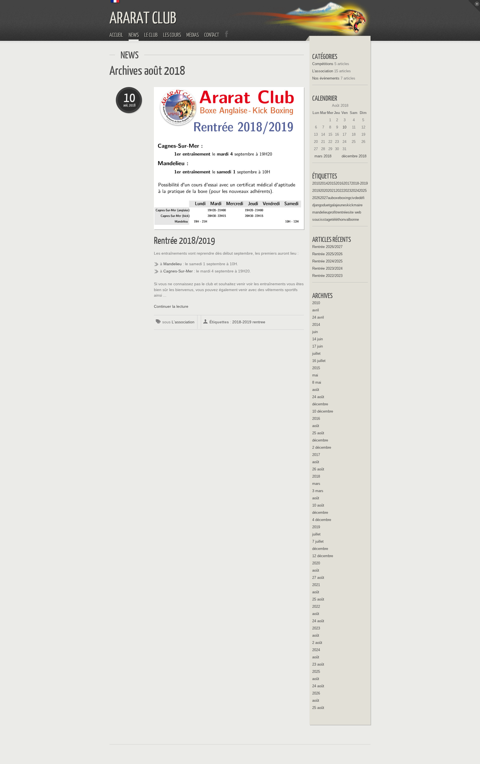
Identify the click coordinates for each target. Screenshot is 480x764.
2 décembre (321, 447)
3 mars (317, 491)
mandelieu (320, 212)
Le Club (151, 35)
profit (333, 212)
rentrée (342, 212)
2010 (316, 183)
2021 (332, 190)
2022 (339, 190)
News (134, 35)
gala (333, 205)
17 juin (317, 346)
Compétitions (322, 64)
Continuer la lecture (171, 306)
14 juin (317, 339)
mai (315, 375)
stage (327, 219)
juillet (316, 353)
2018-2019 (241, 322)
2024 (355, 190)
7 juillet (318, 541)
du (325, 205)
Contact (211, 35)
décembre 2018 (354, 156)
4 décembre (321, 520)
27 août (318, 578)
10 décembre (322, 411)
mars (316, 484)
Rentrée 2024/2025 (327, 261)
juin (315, 332)
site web (354, 212)
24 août (318, 397)
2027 (324, 198)
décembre (320, 404)
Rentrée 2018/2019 (184, 240)
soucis (317, 219)
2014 (324, 183)
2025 (363, 190)
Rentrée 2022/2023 (327, 276)
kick (350, 205)
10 (344, 127)
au (330, 198)
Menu (474, 6)
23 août (318, 664)
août (315, 390)
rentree (258, 322)
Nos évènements (325, 78)
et (328, 205)
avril (315, 310)
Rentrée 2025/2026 (327, 254)
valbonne (351, 219)
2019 (316, 190)
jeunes (341, 205)
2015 (332, 183)
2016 (339, 183)
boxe (335, 198)
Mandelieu (172, 264)
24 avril (318, 317)
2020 (324, 190)
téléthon (338, 219)
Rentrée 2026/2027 (327, 247)
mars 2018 (322, 156)
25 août (318, 433)
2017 (347, 183)
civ (352, 198)
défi (361, 198)
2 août (317, 643)
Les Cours (172, 35)
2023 (347, 190)
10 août (318, 505)
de (357, 198)
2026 (316, 198)
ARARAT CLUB (142, 17)
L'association (183, 322)
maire (358, 205)
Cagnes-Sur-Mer (178, 271)
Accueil (116, 35)
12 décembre (322, 556)
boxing (344, 198)
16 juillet (319, 361)
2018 (316, 476)
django (317, 205)
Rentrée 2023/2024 (327, 268)
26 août (318, 469)
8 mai (316, 382)
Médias (192, 35)
